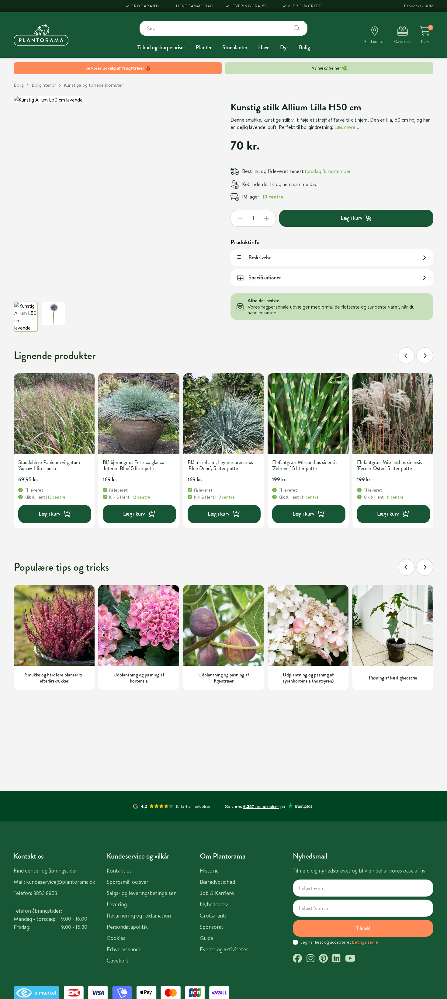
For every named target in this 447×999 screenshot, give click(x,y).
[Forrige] (406, 355)
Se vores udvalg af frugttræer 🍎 (117, 68)
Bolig (304, 47)
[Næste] (424, 355)
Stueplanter (235, 47)
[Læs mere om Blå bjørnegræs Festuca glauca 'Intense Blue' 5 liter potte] (138, 413)
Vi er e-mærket (304, 6)
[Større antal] (266, 218)
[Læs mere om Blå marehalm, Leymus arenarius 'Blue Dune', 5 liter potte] (223, 413)
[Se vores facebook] (297, 959)
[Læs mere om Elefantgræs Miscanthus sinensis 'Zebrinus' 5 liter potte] (308, 413)
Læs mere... (346, 127)
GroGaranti (144, 6)
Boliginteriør (44, 85)
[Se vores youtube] (350, 959)
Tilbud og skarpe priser (161, 47)
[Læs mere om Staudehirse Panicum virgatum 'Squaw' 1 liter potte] (54, 413)
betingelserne (365, 942)
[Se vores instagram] (310, 959)
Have (263, 47)
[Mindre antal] (240, 218)
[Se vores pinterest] (323, 959)
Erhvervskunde (418, 6)
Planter (204, 47)
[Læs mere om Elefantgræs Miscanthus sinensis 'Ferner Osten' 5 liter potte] (392, 413)
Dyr (284, 47)
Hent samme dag (194, 6)
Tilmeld (363, 928)
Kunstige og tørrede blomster (93, 85)
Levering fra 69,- (250, 6)
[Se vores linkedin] (336, 959)
